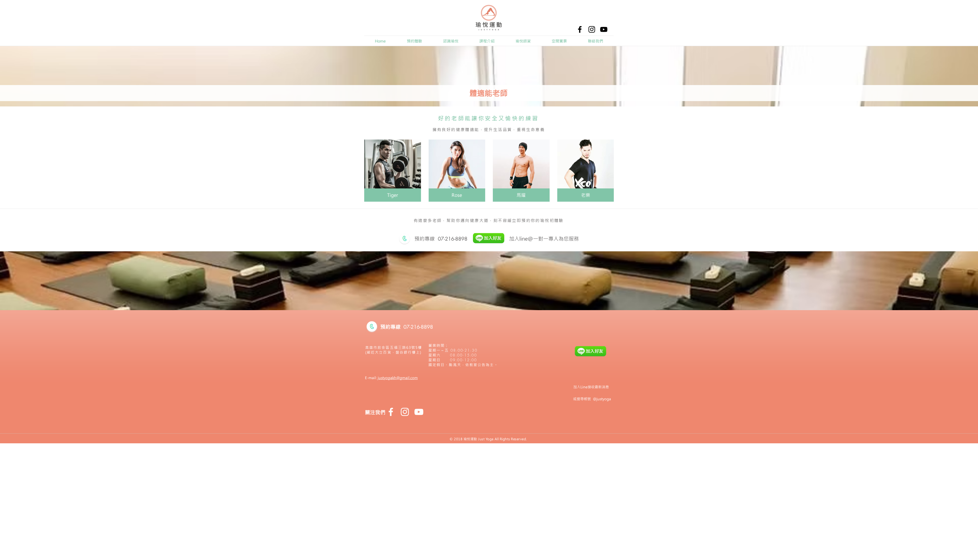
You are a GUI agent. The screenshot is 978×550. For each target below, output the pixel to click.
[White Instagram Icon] (404, 411)
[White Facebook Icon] (390, 411)
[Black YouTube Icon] (603, 29)
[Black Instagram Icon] (591, 29)
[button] (450, 41)
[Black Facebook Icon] (579, 29)
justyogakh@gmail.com (398, 377)
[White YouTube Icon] (418, 411)
